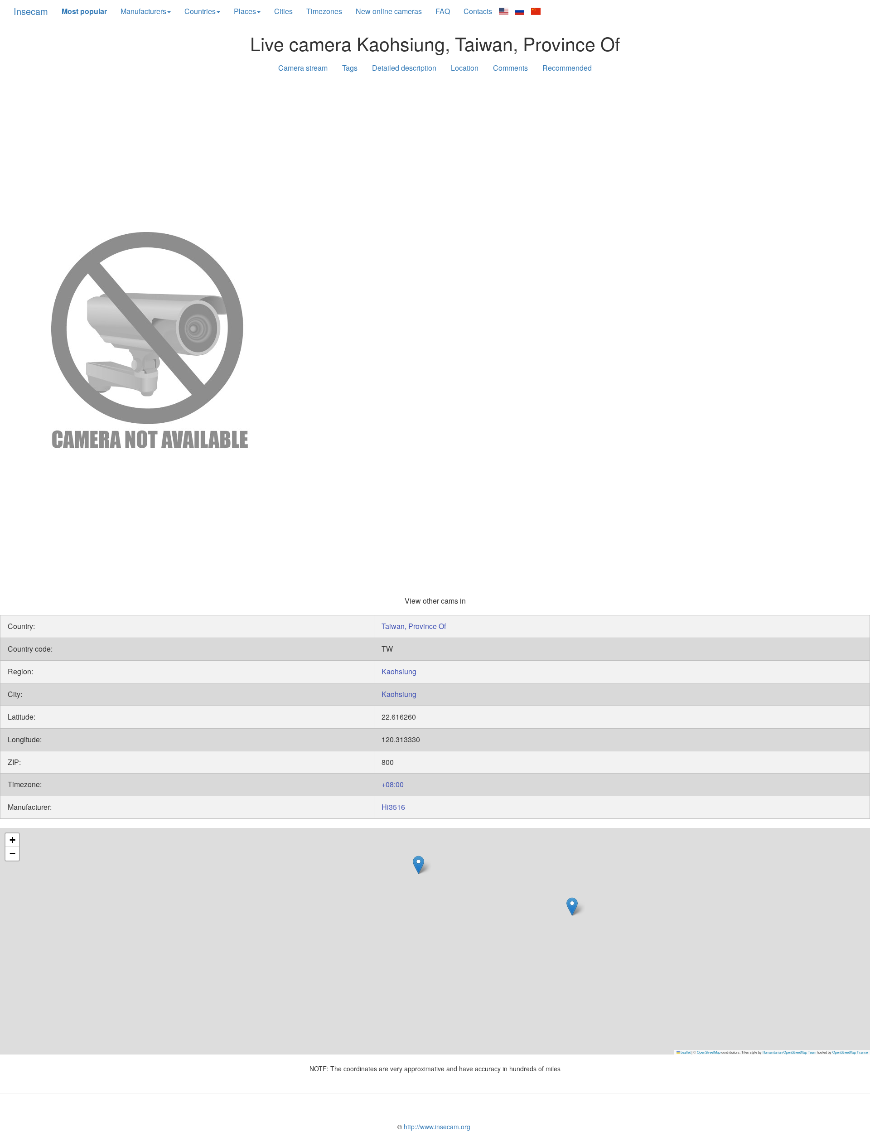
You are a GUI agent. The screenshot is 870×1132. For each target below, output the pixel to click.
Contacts (478, 11)
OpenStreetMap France (850, 1052)
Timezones (324, 11)
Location (464, 68)
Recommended (567, 68)
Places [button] (245, 11)
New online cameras (389, 11)
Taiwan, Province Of (414, 626)
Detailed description (404, 68)
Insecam (31, 11)
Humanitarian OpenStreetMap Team (789, 1052)
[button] (418, 865)
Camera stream (303, 68)
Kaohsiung (399, 671)
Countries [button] (200, 11)
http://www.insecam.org (436, 1126)
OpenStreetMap (708, 1052)
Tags (350, 68)
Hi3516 (393, 807)
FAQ (442, 11)
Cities (283, 11)
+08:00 (393, 784)
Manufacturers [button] (143, 11)
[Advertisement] (435, 150)
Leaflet (685, 1052)
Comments (510, 68)
